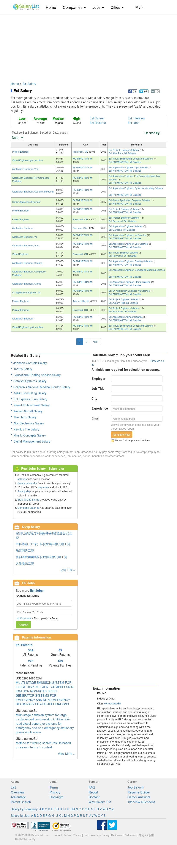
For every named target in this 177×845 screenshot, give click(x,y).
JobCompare (23, 618)
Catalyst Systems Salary (29, 381)
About (58, 835)
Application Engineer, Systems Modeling (33, 191)
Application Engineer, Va (24, 236)
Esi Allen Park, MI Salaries (122, 153)
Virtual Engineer (20, 254)
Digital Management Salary (31, 441)
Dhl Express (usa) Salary (30, 399)
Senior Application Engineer (26, 201)
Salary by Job (20, 815)
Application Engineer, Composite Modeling (29, 273)
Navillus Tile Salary (26, 429)
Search (23, 625)
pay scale (43, 487)
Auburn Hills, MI (81, 301)
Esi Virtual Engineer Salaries (124, 252)
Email (96, 418)
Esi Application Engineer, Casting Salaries (130, 261)
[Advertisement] (88, 46)
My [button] (138, 6)
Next (95, 341)
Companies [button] (73, 7)
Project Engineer (20, 151)
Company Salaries (28, 507)
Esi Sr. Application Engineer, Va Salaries (129, 290)
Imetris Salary (22, 369)
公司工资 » (67, 570)
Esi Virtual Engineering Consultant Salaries (131, 158)
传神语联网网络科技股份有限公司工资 (41, 557)
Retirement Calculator (124, 835)
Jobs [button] (97, 7)
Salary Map (24, 491)
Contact (94, 797)
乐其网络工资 (25, 550)
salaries (22, 479)
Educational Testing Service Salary (37, 375)
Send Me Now (121, 434)
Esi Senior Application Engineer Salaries (130, 200)
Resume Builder (138, 792)
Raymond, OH (80, 219)
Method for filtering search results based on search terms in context (43, 745)
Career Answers (138, 797)
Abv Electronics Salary (28, 423)
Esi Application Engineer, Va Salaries (128, 235)
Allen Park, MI (80, 151)
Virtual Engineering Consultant (27, 160)
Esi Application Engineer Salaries (126, 226)
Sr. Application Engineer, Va (26, 292)
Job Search (135, 787)
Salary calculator (27, 483)
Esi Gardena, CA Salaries (122, 229)
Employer (98, 378)
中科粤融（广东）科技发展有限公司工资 (43, 544)
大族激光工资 (25, 563)
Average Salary (100, 835)
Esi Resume (98, 122)
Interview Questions (141, 802)
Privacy (55, 792)
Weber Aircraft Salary (28, 411)
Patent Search (21, 802)
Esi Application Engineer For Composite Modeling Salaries (134, 177)
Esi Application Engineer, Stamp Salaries (130, 281)
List (13, 787)
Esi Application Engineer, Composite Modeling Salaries (137, 269)
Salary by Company (24, 809)
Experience (100, 408)
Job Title (98, 388)
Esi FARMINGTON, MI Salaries (125, 162)
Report (93, 792)
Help (86, 835)
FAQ (91, 787)
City (94, 398)
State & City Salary (28, 499)
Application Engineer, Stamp (26, 283)
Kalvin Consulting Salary (29, 393)
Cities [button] (116, 7)
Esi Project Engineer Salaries (124, 150)
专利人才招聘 (146, 835)
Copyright (56, 797)
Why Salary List (99, 802)
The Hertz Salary (24, 417)
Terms (54, 787)
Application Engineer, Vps (25, 169)
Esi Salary (29, 83)
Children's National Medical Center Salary (41, 387)
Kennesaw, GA (112, 703)
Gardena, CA (80, 228)
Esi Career (97, 118)
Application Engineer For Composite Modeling (30, 179)
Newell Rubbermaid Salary (31, 405)
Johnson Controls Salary (30, 363)
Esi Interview (136, 118)
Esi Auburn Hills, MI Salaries (123, 302)
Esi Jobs (133, 122)
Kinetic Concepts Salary (29, 435)
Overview (17, 792)
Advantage (18, 797)
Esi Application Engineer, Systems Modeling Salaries (136, 188)
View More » (66, 753)
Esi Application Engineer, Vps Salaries (129, 167)
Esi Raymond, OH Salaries (123, 221)
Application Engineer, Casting (27, 262)
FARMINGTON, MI (83, 158)
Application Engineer (22, 228)
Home (52, 7)
